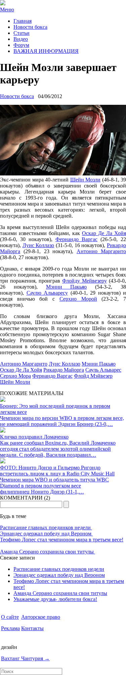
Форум (21, 45)
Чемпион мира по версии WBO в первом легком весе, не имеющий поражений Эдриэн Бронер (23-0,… (62, 421)
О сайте (10, 617)
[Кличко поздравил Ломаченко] (2, 431)
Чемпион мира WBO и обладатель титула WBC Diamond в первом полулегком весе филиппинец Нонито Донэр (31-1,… (54, 486)
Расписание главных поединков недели (46, 527)
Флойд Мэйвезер (93, 376)
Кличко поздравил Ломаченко (34, 437)
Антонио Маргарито (101, 251)
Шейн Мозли (85, 179)
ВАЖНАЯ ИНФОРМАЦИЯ (46, 51)
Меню (7, 9)
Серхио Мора (15, 376)
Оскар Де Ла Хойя (104, 233)
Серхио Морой (78, 299)
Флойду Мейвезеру (84, 281)
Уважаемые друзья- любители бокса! (55, 599)
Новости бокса (30, 27)
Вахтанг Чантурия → (25, 658)
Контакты (32, 628)
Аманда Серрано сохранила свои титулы (47, 551)
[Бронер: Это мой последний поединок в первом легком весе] (2, 400)
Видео (20, 39)
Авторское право (40, 617)
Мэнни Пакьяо (66, 287)
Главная (22, 21)
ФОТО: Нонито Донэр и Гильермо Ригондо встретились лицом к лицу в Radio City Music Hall (57, 470)
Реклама (10, 628)
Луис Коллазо (38, 245)
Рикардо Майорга (63, 370)
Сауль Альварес (103, 370)
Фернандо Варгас (76, 239)
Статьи (21, 33)
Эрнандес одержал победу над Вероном (46, 533)
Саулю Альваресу (47, 293)
